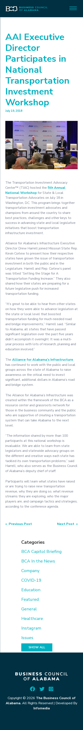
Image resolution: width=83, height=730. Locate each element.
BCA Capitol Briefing (41, 551)
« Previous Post (18, 524)
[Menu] (73, 8)
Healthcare (32, 618)
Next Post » (67, 524)
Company (30, 571)
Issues (27, 638)
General (29, 609)
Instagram (31, 628)
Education (30, 590)
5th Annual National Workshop (35, 190)
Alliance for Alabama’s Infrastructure (42, 359)
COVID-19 (31, 580)
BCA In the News (38, 561)
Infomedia (41, 708)
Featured (30, 599)
